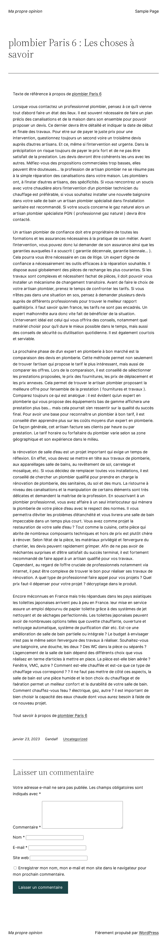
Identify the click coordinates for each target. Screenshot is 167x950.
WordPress (149, 932)
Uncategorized (75, 739)
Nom (19, 837)
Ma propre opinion (25, 11)
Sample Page (147, 11)
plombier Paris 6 (87, 94)
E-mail (20, 847)
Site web (21, 857)
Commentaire (27, 827)
